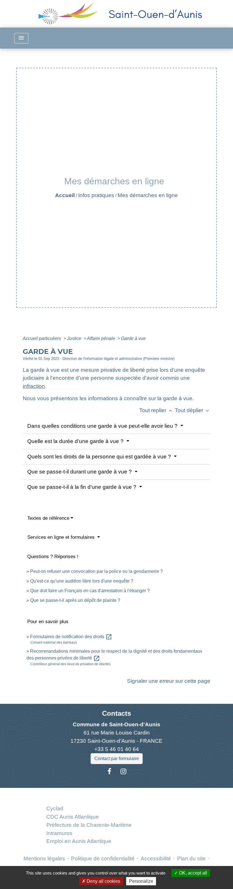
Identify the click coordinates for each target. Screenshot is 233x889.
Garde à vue (133, 338)
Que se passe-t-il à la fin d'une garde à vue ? (82, 487)
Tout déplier (192, 410)
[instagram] (123, 771)
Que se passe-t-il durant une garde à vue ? (80, 472)
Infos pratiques (96, 195)
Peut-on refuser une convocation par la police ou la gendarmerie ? (96, 571)
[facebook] (109, 771)
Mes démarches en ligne (148, 195)
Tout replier (156, 410)
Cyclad (54, 808)
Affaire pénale (101, 338)
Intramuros (59, 833)
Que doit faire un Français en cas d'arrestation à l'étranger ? (90, 590)
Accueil (65, 195)
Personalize (141, 881)
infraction (34, 386)
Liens (89, 794)
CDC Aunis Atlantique (72, 817)
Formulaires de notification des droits (71, 636)
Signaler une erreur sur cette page (168, 681)
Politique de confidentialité (103, 858)
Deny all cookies (103, 881)
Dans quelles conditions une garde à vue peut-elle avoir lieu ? (103, 426)
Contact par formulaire (116, 758)
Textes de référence (48, 518)
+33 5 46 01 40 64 (116, 749)
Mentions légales (44, 858)
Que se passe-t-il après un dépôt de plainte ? (75, 600)
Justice (74, 338)
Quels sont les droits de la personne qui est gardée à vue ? (99, 457)
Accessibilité (156, 858)
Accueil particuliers (42, 338)
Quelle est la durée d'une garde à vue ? (76, 441)
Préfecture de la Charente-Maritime (89, 825)
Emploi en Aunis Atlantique (78, 841)
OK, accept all (192, 873)
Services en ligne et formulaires (61, 537)
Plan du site (191, 858)
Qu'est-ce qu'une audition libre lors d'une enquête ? (81, 581)
